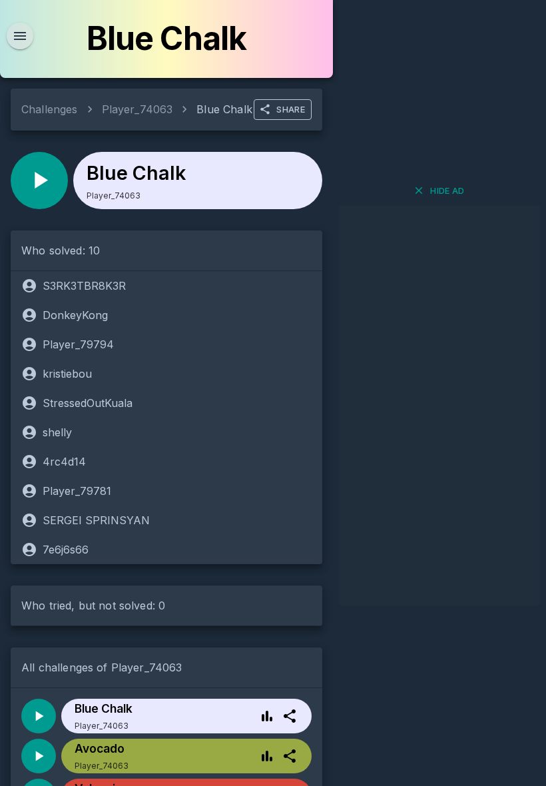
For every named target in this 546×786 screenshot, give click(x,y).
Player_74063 (137, 109)
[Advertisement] (439, 405)
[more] (289, 716)
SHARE (290, 109)
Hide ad (447, 190)
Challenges (49, 109)
